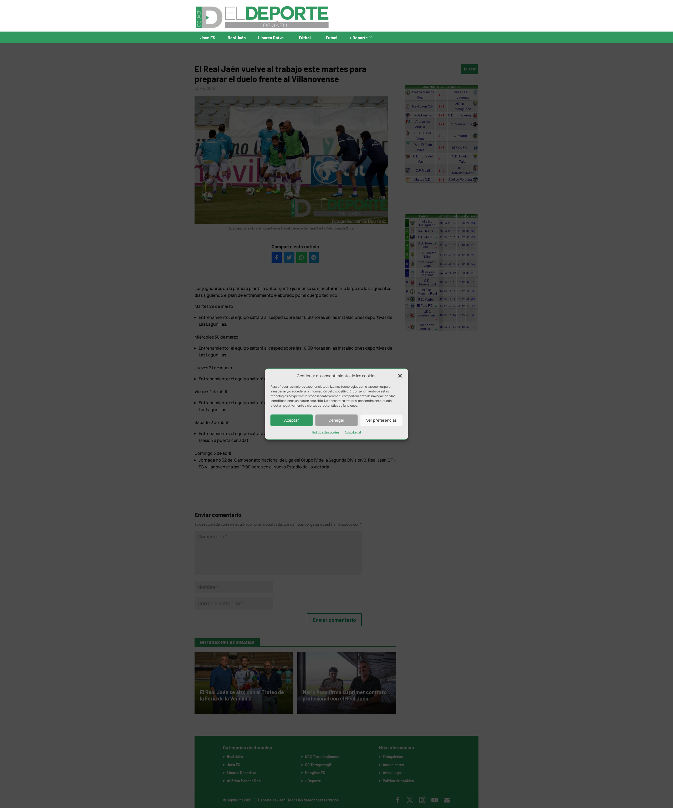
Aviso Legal (353, 432)
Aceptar (291, 420)
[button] (400, 376)
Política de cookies (325, 432)
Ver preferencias (381, 420)
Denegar (336, 420)
